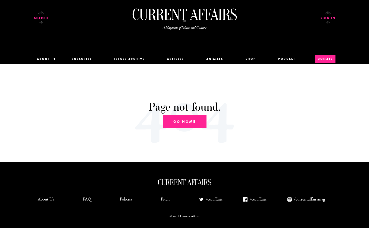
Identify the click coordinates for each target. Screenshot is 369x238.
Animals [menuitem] (214, 59)
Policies (126, 199)
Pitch (165, 199)
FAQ (87, 199)
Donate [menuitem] (325, 59)
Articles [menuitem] (175, 59)
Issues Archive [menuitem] (129, 59)
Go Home (184, 121)
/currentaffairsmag (309, 199)
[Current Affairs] (184, 14)
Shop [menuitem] (251, 59)
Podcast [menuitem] (287, 59)
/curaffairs (214, 199)
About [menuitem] (43, 59)
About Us (46, 199)
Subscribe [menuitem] (82, 59)
